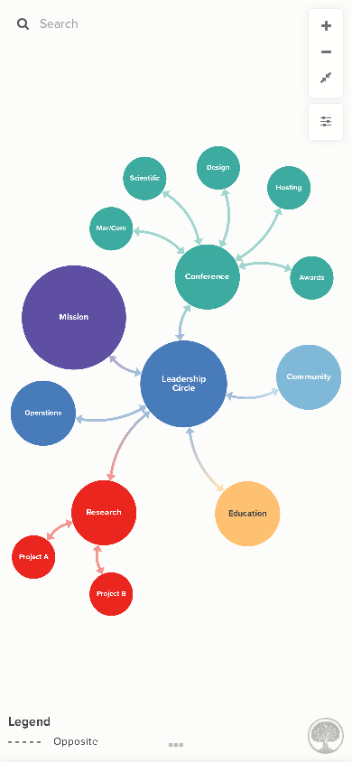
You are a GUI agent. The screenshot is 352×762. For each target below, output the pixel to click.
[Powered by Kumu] (326, 734)
